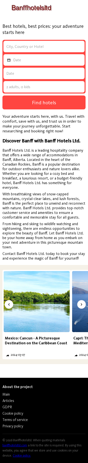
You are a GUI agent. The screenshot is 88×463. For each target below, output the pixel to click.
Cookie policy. (22, 455)
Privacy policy (12, 426)
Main (6, 394)
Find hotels (44, 102)
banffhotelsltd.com (14, 445)
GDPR (7, 407)
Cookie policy (12, 413)
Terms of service (15, 420)
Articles (8, 401)
